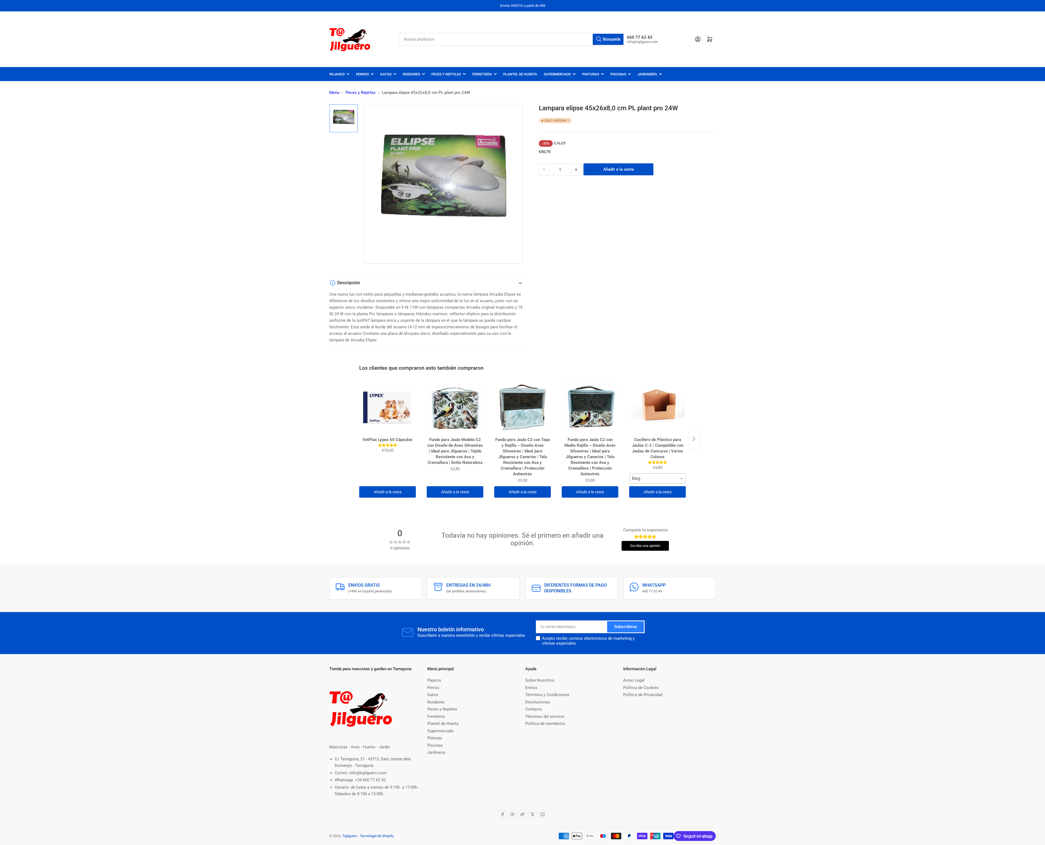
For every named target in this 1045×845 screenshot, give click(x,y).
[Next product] (694, 439)
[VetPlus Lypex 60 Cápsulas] (387, 407)
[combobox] (512, 39)
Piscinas (618, 74)
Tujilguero (349, 836)
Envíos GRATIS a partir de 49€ (522, 6)
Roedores (411, 74)
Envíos (531, 687)
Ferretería (482, 74)
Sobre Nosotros (539, 680)
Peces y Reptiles (446, 74)
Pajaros (337, 74)
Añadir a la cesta (388, 492)
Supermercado (557, 74)
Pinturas (590, 74)
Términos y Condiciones (547, 694)
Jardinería (647, 74)
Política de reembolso (545, 723)
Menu (334, 92)
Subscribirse (625, 626)
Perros (362, 74)
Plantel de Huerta (520, 74)
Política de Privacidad (642, 694)
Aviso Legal (633, 680)
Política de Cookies (641, 687)
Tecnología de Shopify (377, 836)
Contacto (533, 709)
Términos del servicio (544, 716)
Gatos (386, 74)
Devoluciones (537, 702)
